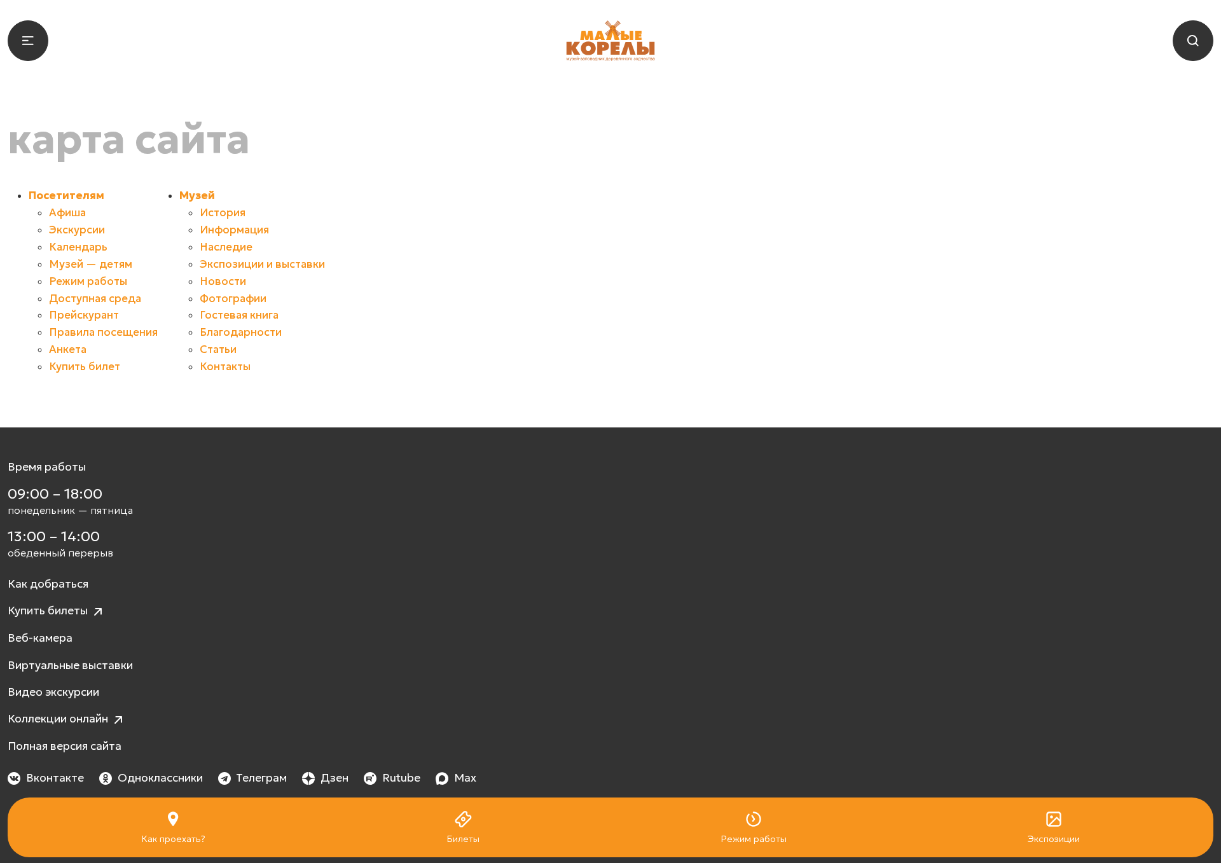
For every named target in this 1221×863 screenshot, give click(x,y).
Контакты (225, 366)
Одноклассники (160, 778)
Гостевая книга (239, 315)
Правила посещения (103, 332)
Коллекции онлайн (59, 719)
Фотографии (233, 298)
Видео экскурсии (53, 692)
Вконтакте (55, 778)
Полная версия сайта (64, 746)
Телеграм (261, 778)
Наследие (226, 247)
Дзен (334, 778)
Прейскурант (84, 315)
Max (465, 778)
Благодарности (241, 332)
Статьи (218, 349)
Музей (197, 195)
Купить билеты (49, 611)
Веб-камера (40, 638)
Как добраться (48, 584)
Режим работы (88, 281)
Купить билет (84, 366)
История (222, 212)
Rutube (401, 778)
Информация (234, 230)
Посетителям (66, 195)
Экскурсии (77, 230)
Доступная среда (95, 298)
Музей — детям (90, 264)
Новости (223, 281)
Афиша (67, 212)
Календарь (78, 247)
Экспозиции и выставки (262, 264)
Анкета (67, 349)
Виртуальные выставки (70, 665)
